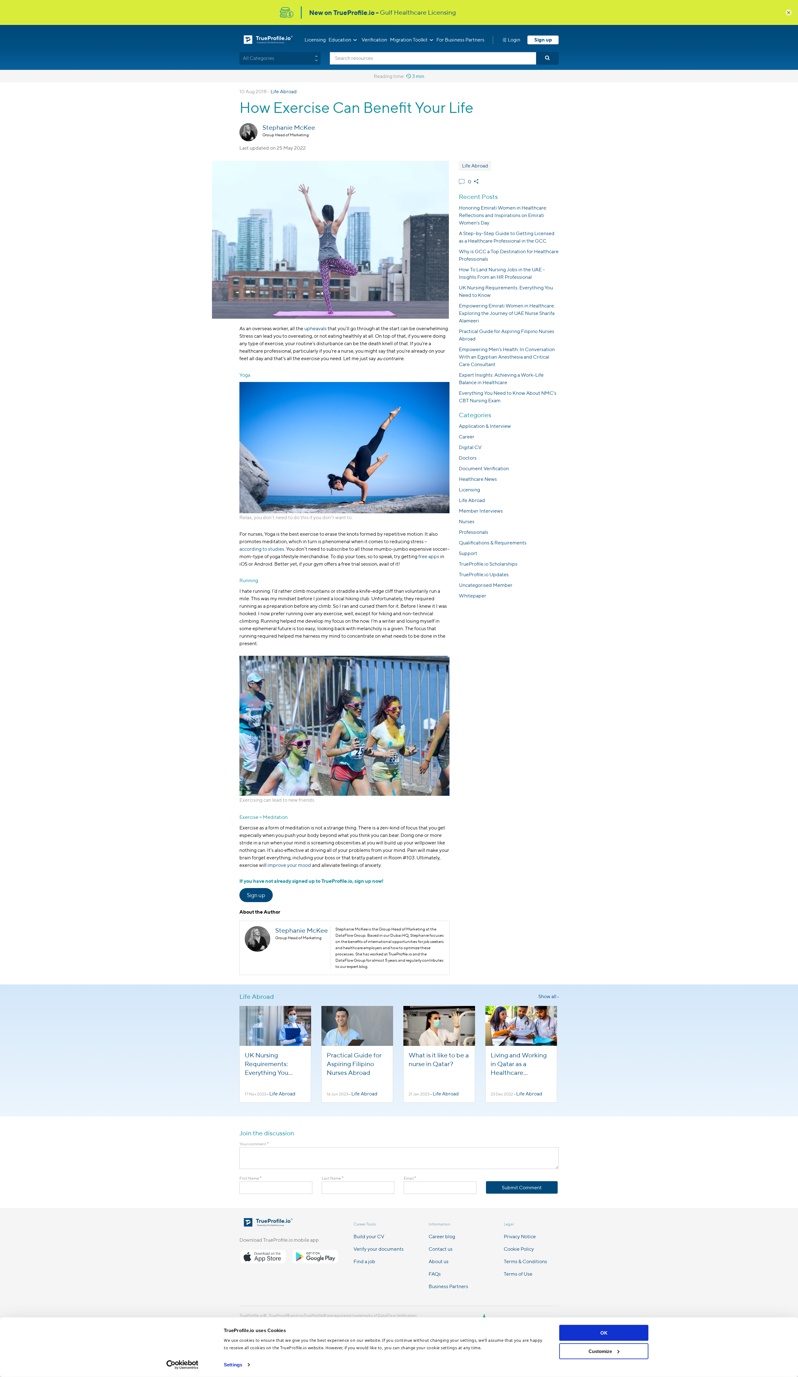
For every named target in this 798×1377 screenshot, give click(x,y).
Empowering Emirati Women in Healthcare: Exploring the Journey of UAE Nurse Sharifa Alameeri (507, 313)
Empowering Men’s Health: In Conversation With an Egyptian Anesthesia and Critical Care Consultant (507, 356)
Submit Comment (522, 1188)
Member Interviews (481, 511)
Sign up (543, 40)
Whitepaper (472, 596)
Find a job (364, 1261)
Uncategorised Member (485, 585)
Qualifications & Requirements (492, 543)
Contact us (441, 1249)
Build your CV (368, 1236)
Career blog (442, 1236)
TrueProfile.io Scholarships (488, 564)
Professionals (473, 532)
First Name (250, 1178)
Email (410, 1178)
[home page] (268, 1224)
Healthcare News (478, 479)
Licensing (315, 40)
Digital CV (470, 447)
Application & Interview (485, 426)
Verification (374, 40)
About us (439, 1261)
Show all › (548, 996)
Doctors (468, 458)
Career (466, 437)
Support (468, 553)
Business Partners (448, 1286)
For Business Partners (460, 40)
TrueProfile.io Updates (484, 574)
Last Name (333, 1178)
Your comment (254, 1144)
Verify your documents (378, 1249)
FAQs (435, 1274)
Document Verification (484, 468)
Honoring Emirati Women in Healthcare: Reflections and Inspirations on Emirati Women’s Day (503, 215)
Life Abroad (284, 91)
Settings (233, 1364)
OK (604, 1333)
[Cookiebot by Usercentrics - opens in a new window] (182, 1365)
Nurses (466, 521)
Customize (600, 1351)
